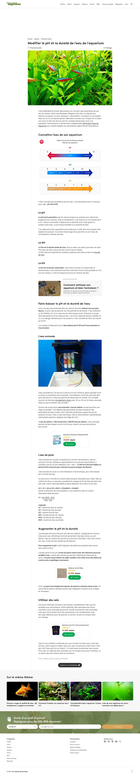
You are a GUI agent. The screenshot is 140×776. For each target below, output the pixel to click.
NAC (98, 4)
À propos (73, 742)
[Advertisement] (70, 22)
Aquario (77, 4)
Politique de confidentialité (78, 750)
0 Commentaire (35, 48)
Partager (109, 48)
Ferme (92, 4)
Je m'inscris (117, 727)
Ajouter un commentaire (68, 665)
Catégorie (12, 727)
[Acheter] (69, 444)
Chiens (62, 4)
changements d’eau (63, 400)
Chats (69, 4)
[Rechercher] (131, 4)
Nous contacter (75, 744)
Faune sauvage (107, 4)
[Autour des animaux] (14, 4)
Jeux (126, 4)
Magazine (119, 4)
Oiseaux (85, 4)
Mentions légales (75, 747)
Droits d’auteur (74, 753)
